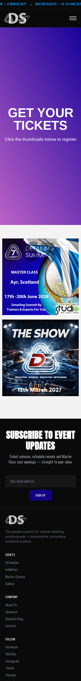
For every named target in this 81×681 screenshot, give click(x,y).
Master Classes (15, 576)
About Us (11, 604)
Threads (10, 675)
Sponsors (11, 611)
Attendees (12, 562)
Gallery (9, 583)
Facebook (11, 647)
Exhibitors (11, 569)
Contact (10, 625)
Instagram (12, 661)
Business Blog (14, 618)
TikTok (9, 668)
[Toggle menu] (72, 18)
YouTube (10, 653)
